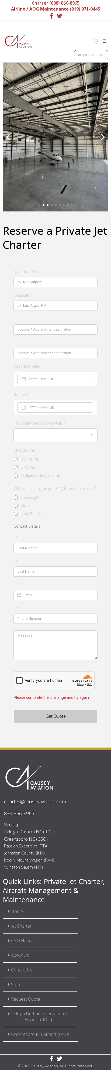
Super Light (29, 497)
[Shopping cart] (95, 41)
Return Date (24, 394)
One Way (28, 467)
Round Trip (29, 459)
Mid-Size (27, 505)
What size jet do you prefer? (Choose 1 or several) (55, 488)
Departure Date (26, 366)
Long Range (30, 513)
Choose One (24, 450)
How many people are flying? (39, 423)
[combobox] (55, 435)
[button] (103, 41)
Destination (23, 295)
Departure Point (27, 271)
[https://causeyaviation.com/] (18, 41)
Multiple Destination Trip (40, 475)
